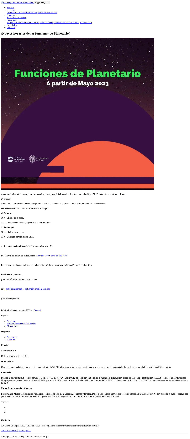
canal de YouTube (59, 256)
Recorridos (11, 20)
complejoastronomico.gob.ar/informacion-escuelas (28, 289)
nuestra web (43, 256)
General (37, 310)
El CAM (10, 7)
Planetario (23, 12)
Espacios (10, 10)
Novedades (12, 25)
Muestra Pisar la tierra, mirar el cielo (76, 22)
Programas (11, 15)
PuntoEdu (22, 17)
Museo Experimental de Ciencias (42, 12)
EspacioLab (12, 17)
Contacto (11, 27)
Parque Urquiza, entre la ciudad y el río (42, 22)
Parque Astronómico (16, 22)
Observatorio (13, 12)
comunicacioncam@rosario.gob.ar (16, 430)
